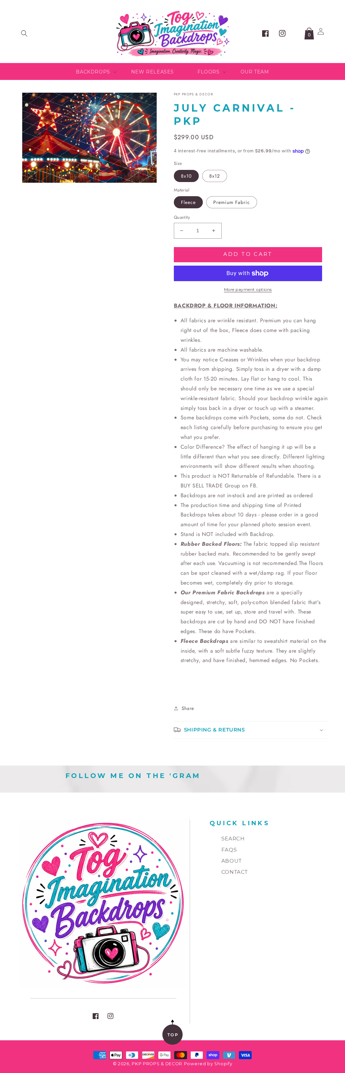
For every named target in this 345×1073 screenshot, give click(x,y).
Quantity (182, 217)
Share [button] (188, 708)
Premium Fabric (231, 202)
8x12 (214, 176)
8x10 (186, 176)
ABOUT (231, 861)
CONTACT (234, 872)
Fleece (188, 202)
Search (233, 838)
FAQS (229, 849)
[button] (24, 33)
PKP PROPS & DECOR (157, 1063)
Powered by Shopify (208, 1063)
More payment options (248, 289)
